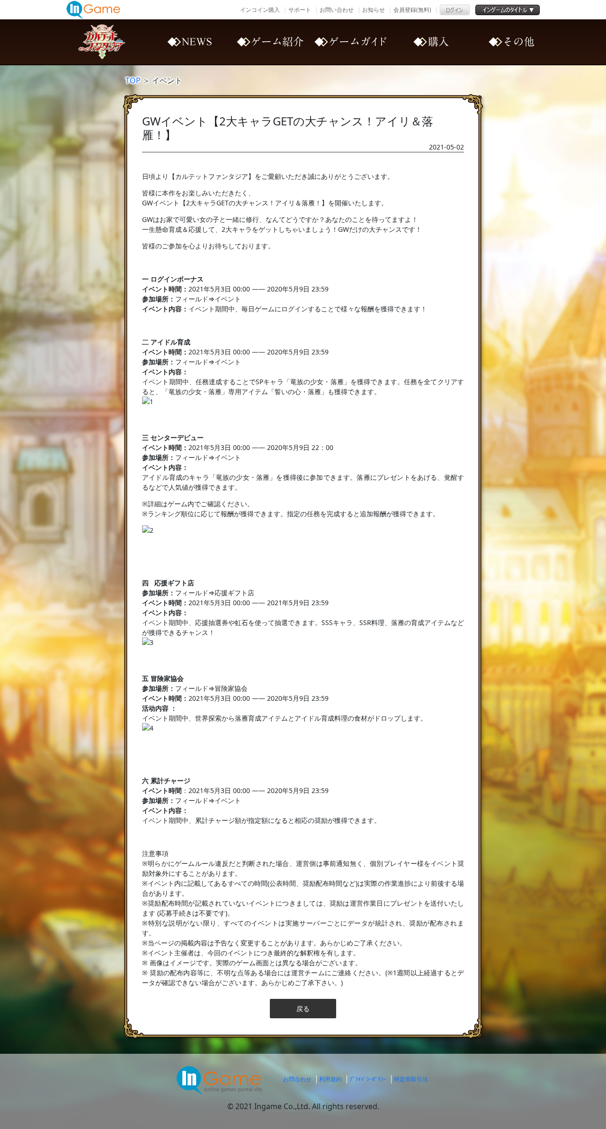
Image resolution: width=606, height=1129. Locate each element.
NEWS (189, 41)
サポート (299, 10)
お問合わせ (297, 1079)
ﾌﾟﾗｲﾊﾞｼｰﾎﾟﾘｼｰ (367, 1079)
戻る (303, 1008)
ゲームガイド (350, 41)
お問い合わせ (337, 10)
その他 (511, 41)
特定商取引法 (411, 1079)
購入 (431, 41)
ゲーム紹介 (270, 41)
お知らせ (373, 10)
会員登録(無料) (412, 10)
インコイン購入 (260, 10)
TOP (133, 80)
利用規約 (330, 1079)
